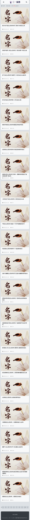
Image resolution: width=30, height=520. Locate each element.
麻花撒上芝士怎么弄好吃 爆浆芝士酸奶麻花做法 (14, 347)
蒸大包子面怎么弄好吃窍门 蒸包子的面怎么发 (13, 25)
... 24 (25, 507)
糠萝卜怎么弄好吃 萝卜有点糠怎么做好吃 (12, 447)
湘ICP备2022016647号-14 (21, 517)
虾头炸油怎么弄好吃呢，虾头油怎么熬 (11, 100)
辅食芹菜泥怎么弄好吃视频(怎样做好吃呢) (12, 124)
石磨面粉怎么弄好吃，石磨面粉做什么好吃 (13, 422)
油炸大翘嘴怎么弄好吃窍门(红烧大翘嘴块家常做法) (15, 273)
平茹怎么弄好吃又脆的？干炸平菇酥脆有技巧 (13, 223)
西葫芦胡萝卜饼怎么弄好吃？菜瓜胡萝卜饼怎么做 (14, 50)
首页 (4, 5)
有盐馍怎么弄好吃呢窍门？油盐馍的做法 (12, 248)
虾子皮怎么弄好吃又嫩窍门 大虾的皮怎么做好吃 (14, 75)
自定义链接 (15, 514)
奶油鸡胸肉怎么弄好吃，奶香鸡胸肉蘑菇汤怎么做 (14, 372)
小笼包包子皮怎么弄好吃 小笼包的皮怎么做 (13, 199)
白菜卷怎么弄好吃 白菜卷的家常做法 (11, 397)
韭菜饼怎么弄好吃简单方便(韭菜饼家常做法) (13, 149)
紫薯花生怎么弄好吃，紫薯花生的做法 (11, 496)
